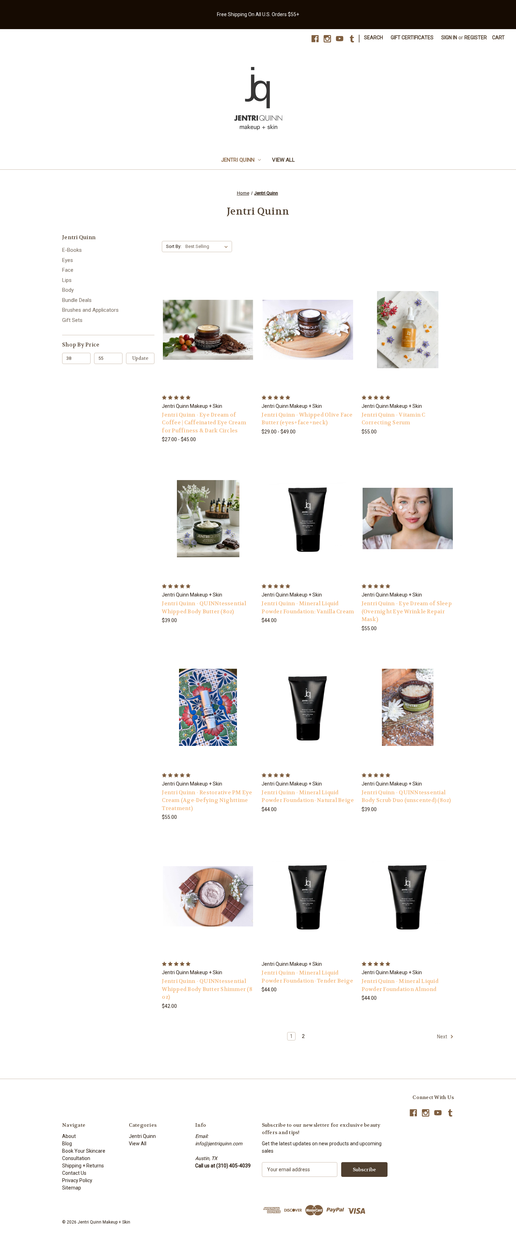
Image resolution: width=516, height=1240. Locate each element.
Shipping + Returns (83, 1165)
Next (442, 1036)
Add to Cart (407, 342)
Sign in (449, 37)
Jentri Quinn (237, 160)
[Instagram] (327, 38)
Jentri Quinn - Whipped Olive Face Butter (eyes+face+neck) (307, 418)
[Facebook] (315, 38)
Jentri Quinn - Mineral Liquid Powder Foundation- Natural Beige (308, 796)
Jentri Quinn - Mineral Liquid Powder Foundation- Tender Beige (307, 976)
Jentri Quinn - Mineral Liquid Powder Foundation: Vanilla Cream (308, 607)
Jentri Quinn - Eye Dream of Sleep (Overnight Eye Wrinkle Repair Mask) (407, 611)
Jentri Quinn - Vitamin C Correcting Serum (393, 418)
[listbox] (208, 246)
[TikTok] (352, 38)
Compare (206, 330)
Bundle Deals (77, 300)
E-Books (72, 250)
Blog (67, 1143)
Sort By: (173, 246)
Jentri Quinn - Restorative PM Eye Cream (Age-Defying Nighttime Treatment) (207, 800)
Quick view (202, 317)
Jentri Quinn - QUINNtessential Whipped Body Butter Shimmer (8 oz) (207, 989)
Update (140, 358)
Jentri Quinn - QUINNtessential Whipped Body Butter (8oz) (204, 607)
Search (373, 37)
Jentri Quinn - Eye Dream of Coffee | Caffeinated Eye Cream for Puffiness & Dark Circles (204, 422)
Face (67, 270)
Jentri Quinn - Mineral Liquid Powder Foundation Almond (400, 985)
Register (475, 37)
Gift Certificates (412, 37)
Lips (67, 280)
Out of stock (308, 531)
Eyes (67, 260)
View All (283, 160)
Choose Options (208, 342)
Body (68, 290)
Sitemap (71, 1188)
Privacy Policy (77, 1180)
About (69, 1136)
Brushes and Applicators (90, 310)
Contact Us (74, 1173)
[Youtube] (339, 38)
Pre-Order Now (208, 531)
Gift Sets (72, 320)
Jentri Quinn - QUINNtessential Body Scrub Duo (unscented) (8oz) (406, 796)
